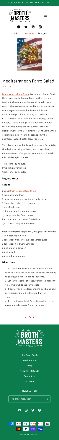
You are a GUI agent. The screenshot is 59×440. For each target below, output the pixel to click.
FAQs (29, 365)
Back (31, 317)
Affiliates (29, 381)
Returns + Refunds (29, 370)
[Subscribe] (47, 398)
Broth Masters (33, 434)
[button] (45, 15)
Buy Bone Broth (29, 355)
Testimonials (29, 360)
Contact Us (29, 376)
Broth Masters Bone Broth (15, 94)
